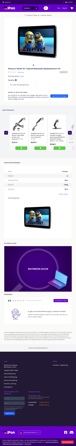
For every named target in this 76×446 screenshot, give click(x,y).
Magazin (64, 8)
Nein (66, 180)
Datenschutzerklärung (10, 380)
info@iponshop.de (44, 405)
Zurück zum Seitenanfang (37, 348)
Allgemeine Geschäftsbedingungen (13, 444)
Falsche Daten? (63, 194)
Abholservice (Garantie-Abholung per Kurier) (11, 366)
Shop (58, 8)
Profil (55, 361)
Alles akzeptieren (67, 442)
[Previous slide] (6, 133)
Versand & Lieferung (10, 383)
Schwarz (65, 171)
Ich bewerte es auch (61, 300)
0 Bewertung (20, 72)
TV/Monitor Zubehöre (46, 15)
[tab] (33, 65)
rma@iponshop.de (44, 402)
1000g (66, 185)
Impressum (27, 444)
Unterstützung (34, 392)
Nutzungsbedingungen (12, 408)
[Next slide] (70, 133)
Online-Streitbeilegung (10, 377)
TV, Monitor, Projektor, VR (32, 15)
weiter (22, 76)
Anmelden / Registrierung (60, 365)
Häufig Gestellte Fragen (11, 370)
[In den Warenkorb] (21, 148)
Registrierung (9, 413)
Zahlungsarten (8, 387)
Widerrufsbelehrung (10, 374)
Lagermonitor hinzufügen (59, 96)
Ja (67, 176)
